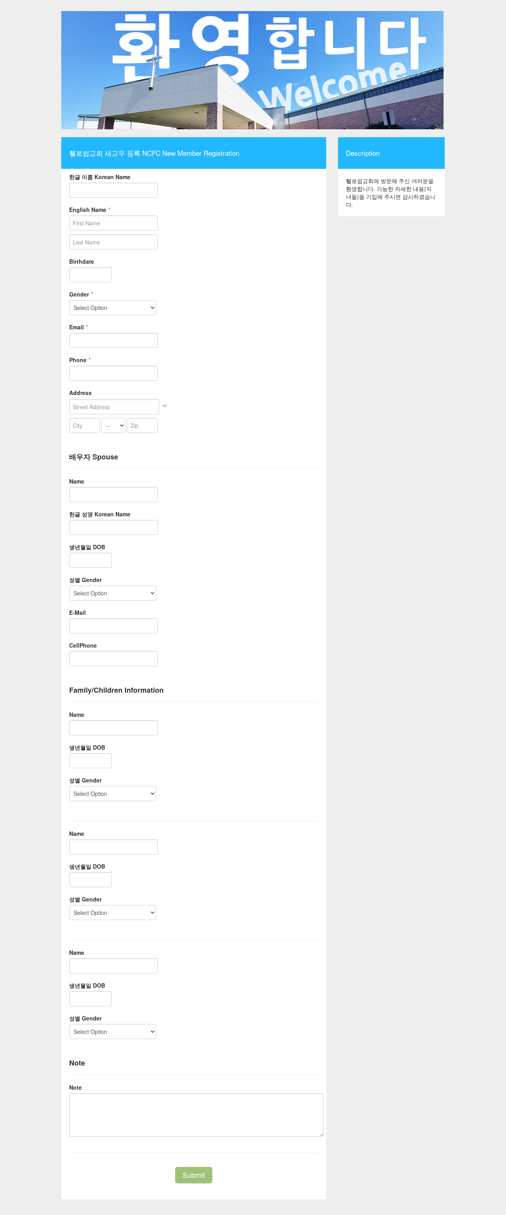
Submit (194, 1175)
